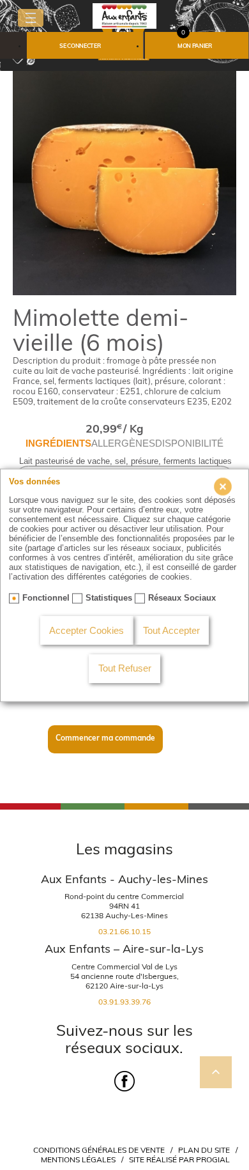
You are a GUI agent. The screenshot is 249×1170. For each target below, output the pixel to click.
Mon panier (194, 45)
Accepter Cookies (86, 631)
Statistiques (109, 598)
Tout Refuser (124, 669)
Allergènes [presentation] (123, 443)
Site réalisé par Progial (179, 1159)
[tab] (58, 444)
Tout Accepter (171, 631)
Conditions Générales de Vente (99, 1150)
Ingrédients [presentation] (58, 443)
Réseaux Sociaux (182, 598)
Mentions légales (78, 1159)
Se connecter (79, 45)
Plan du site (204, 1150)
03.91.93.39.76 (124, 1001)
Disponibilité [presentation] (189, 443)
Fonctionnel (46, 598)
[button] (85, 45)
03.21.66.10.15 (124, 931)
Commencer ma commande (105, 738)
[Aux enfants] (124, 15)
